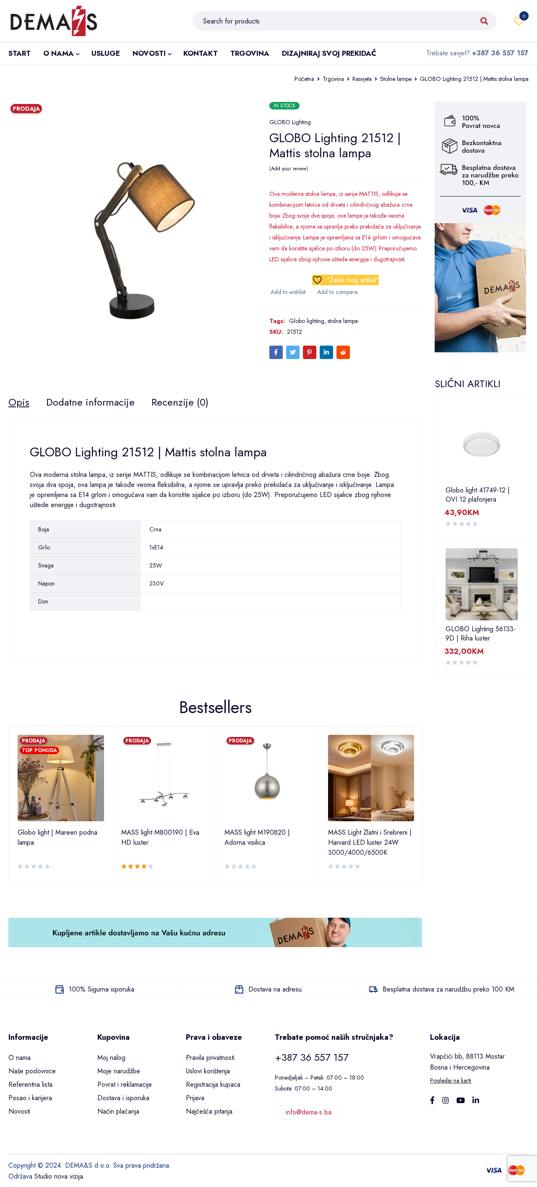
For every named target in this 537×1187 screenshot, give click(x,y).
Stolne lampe (396, 79)
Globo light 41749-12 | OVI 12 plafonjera (478, 495)
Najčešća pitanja (209, 1111)
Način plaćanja (118, 1111)
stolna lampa (343, 321)
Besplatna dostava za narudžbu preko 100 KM (448, 989)
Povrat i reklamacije (124, 1084)
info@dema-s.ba (308, 1112)
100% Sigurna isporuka (101, 989)
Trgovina (333, 79)
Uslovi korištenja (208, 1071)
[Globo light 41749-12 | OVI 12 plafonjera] (482, 445)
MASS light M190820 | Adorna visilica (257, 837)
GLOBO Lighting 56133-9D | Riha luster (481, 634)
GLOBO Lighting (290, 122)
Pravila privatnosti (210, 1057)
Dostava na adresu (275, 989)
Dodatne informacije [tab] (90, 402)
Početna (304, 79)
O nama (19, 1057)
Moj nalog (111, 1057)
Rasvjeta (362, 79)
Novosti (19, 1111)
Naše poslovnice (32, 1071)
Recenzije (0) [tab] (180, 402)
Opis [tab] (18, 402)
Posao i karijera (30, 1098)
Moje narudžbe (118, 1071)
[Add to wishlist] (287, 292)
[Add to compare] (336, 292)
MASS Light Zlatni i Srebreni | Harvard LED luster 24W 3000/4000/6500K (370, 842)
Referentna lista (30, 1084)
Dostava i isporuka (123, 1098)
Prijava (195, 1098)
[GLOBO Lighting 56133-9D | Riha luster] (482, 584)
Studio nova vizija (58, 1176)
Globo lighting (306, 321)
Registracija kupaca (213, 1084)
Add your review (288, 168)
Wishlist (524, 16)
